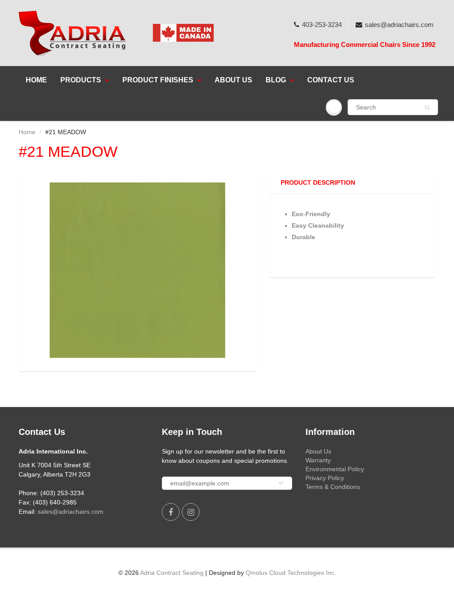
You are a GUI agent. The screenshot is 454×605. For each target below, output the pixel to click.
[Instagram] (191, 512)
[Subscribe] (281, 483)
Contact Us (330, 80)
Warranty (318, 460)
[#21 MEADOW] (137, 270)
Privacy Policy (324, 477)
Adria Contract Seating (172, 572)
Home (36, 80)
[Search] (427, 108)
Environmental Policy (334, 469)
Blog (276, 80)
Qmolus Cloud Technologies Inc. (291, 572)
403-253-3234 (322, 24)
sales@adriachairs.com (399, 24)
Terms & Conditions (332, 486)
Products (80, 80)
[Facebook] (171, 512)
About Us (233, 80)
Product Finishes (157, 80)
